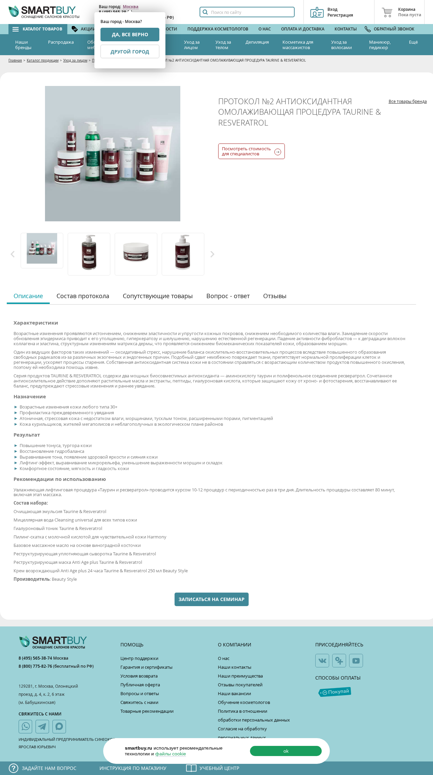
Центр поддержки (139, 658)
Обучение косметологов (244, 702)
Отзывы (275, 296)
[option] (42, 250)
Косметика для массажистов (297, 44)
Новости (167, 29)
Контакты (346, 29)
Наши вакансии (234, 693)
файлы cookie (170, 753)
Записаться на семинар (212, 599)
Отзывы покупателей (240, 685)
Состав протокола (82, 296)
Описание (28, 296)
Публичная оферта (140, 685)
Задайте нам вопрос (49, 768)
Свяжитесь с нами (139, 702)
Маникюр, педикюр (380, 44)
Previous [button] (12, 254)
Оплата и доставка (302, 29)
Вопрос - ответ (228, 296)
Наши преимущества (240, 676)
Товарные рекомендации (147, 711)
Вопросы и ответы (139, 693)
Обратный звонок (394, 29)
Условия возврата (139, 676)
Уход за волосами (341, 44)
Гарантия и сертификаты (146, 667)
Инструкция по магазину (132, 768)
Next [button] (212, 254)
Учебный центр (219, 768)
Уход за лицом (192, 44)
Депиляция (257, 42)
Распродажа (61, 42)
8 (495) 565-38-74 (36, 658)
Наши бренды (23, 44)
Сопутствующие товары (158, 296)
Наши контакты (234, 667)
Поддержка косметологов (217, 29)
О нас (264, 29)
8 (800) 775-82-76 (36, 666)
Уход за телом (223, 44)
